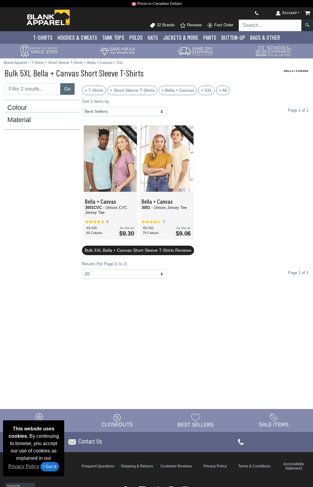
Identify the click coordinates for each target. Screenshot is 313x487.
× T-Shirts (94, 90)
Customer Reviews (176, 466)
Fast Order (223, 25)
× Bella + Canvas (177, 90)
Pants (209, 37)
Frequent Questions (98, 466)
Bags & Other (265, 37)
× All (223, 90)
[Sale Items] (274, 420)
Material (19, 120)
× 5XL (206, 90)
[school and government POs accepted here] (274, 51)
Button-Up (233, 37)
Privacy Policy (23, 466)
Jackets (180, 37)
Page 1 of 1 (298, 272)
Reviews (194, 25)
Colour (17, 107)
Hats (153, 37)
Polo (136, 37)
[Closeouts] (117, 420)
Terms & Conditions (254, 466)
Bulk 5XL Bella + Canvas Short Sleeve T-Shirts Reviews (138, 250)
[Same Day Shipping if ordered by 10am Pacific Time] (195, 50)
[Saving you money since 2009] (39, 50)
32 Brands (165, 25)
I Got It (49, 466)
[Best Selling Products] (196, 420)
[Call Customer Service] (242, 13)
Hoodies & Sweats (77, 37)
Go (67, 88)
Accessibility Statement (293, 466)
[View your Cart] (307, 13)
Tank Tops (113, 37)
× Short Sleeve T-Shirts (132, 90)
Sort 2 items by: (96, 101)
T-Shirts (43, 37)
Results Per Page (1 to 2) (104, 264)
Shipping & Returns (137, 466)
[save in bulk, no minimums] (117, 50)
